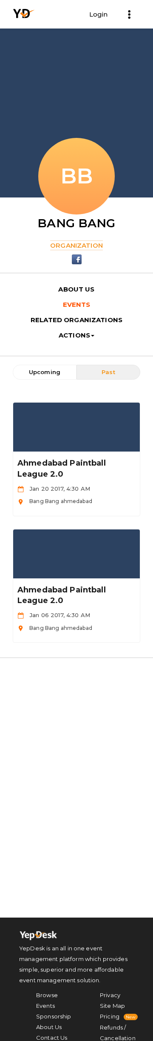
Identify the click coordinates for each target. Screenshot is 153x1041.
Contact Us (51, 1037)
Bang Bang (76, 223)
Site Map (112, 1005)
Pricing (109, 1016)
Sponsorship (53, 1016)
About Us (49, 1027)
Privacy (110, 995)
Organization (76, 245)
